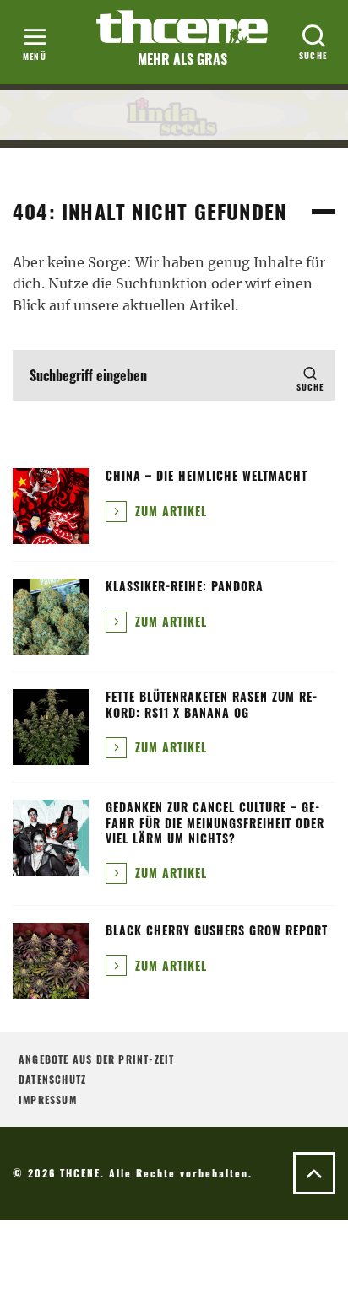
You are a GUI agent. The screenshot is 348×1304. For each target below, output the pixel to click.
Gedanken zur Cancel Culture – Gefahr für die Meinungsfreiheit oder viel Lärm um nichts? (215, 822)
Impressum (48, 1099)
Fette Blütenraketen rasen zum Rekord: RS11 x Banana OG (211, 703)
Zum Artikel (169, 511)
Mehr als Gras (182, 59)
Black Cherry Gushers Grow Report (217, 930)
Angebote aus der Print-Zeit (96, 1059)
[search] (310, 375)
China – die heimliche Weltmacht (206, 475)
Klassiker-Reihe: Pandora (185, 586)
